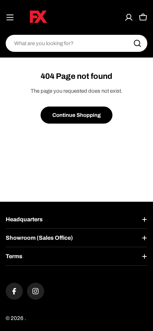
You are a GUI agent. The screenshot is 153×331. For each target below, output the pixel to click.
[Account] (129, 17)
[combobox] (76, 43)
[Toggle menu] (10, 17)
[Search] (137, 43)
